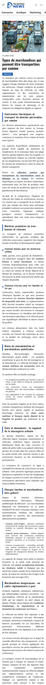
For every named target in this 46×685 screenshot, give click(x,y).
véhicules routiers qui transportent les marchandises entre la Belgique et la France (23, 175)
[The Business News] (16, 5)
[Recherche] (36, 5)
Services (7, 74)
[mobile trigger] (4, 5)
